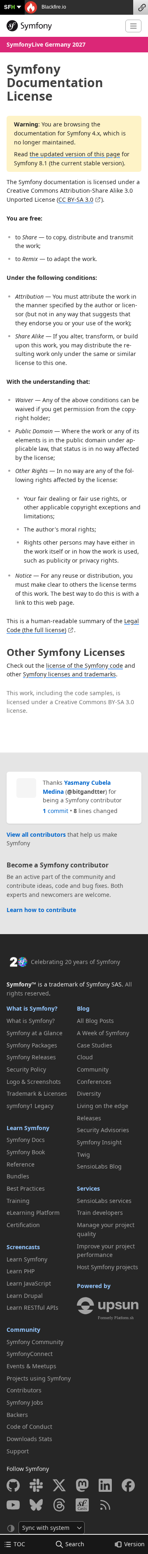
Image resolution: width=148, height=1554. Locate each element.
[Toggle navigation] (133, 26)
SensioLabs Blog (99, 1166)
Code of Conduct (29, 1426)
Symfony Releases (31, 1057)
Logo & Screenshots (34, 1082)
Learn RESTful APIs (32, 1307)
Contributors (24, 1390)
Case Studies (94, 1045)
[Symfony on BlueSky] (36, 1504)
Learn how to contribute (41, 910)
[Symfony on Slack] (36, 1485)
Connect (140, 7)
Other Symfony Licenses (66, 652)
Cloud (85, 1057)
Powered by (94, 1286)
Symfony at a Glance (34, 1033)
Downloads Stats (29, 1439)
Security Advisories (103, 1130)
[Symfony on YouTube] (13, 1504)
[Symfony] (63, 26)
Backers (17, 1415)
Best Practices (26, 1188)
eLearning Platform (33, 1212)
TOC (19, 1544)
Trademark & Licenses (37, 1093)
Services (88, 1188)
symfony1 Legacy (30, 1106)
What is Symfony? (32, 1008)
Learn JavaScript (29, 1283)
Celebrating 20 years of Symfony (75, 962)
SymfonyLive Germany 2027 (46, 44)
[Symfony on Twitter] (59, 1485)
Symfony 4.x (83, 133)
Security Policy (26, 1069)
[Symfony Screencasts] (82, 1504)
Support (18, 1451)
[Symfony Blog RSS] (105, 1504)
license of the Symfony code (84, 665)
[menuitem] (39, 1020)
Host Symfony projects (107, 1267)
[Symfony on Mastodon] (82, 1485)
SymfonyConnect (30, 1354)
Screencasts (23, 1247)
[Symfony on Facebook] (128, 1485)
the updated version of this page (75, 154)
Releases (89, 1118)
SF (9, 7)
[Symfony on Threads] (59, 1504)
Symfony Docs (26, 1140)
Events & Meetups (31, 1366)
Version (134, 1544)
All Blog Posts (95, 1021)
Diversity (89, 1093)
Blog (83, 1008)
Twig (83, 1154)
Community (23, 1329)
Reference (21, 1164)
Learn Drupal (25, 1296)
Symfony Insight (99, 1142)
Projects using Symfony (39, 1378)
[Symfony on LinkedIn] (105, 1485)
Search (74, 1544)
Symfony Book (26, 1152)
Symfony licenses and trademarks (69, 674)
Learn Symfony (28, 1128)
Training (18, 1201)
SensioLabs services (104, 1201)
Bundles (18, 1176)
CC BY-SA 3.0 (75, 199)
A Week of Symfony (103, 1033)
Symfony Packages (32, 1045)
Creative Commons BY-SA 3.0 (94, 702)
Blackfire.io (53, 7)
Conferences (94, 1082)
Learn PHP (21, 1271)
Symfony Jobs (25, 1402)
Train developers (100, 1212)
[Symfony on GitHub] (13, 1485)
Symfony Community (35, 1342)
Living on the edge (102, 1106)
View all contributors (36, 834)
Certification (23, 1225)
